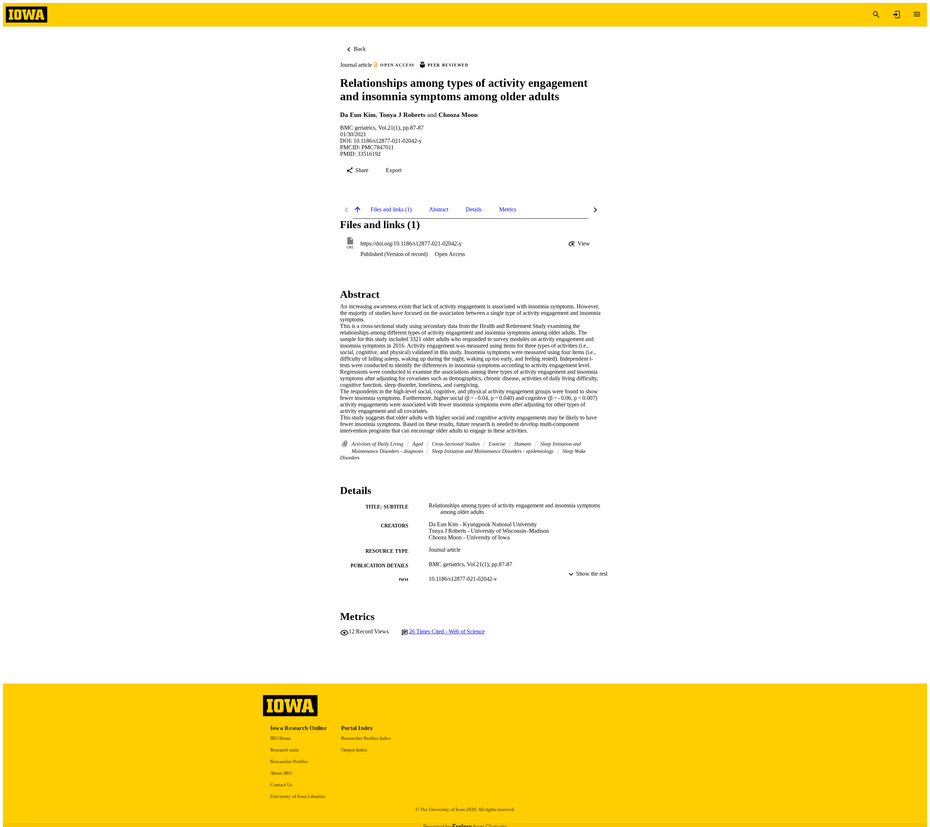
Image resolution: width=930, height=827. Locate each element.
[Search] (876, 14)
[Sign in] (896, 14)
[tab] (391, 209)
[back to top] (357, 209)
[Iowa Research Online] (26, 15)
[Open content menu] (917, 14)
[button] (580, 243)
